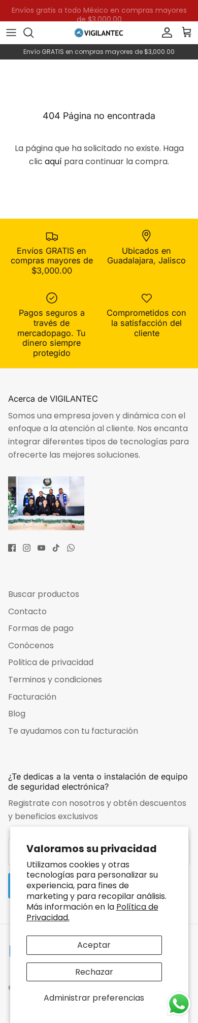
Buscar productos (43, 594)
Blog (16, 713)
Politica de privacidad (50, 662)
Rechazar (94, 972)
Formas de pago (41, 628)
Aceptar (94, 945)
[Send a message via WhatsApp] (179, 1004)
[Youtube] (41, 548)
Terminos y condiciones (55, 679)
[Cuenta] (164, 32)
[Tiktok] (56, 548)
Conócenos (31, 645)
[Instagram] (26, 548)
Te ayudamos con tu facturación (73, 731)
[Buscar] (33, 32)
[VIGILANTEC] (99, 32)
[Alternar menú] (11, 32)
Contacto (27, 611)
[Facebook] (12, 548)
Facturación (32, 697)
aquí (53, 161)
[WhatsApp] (71, 548)
